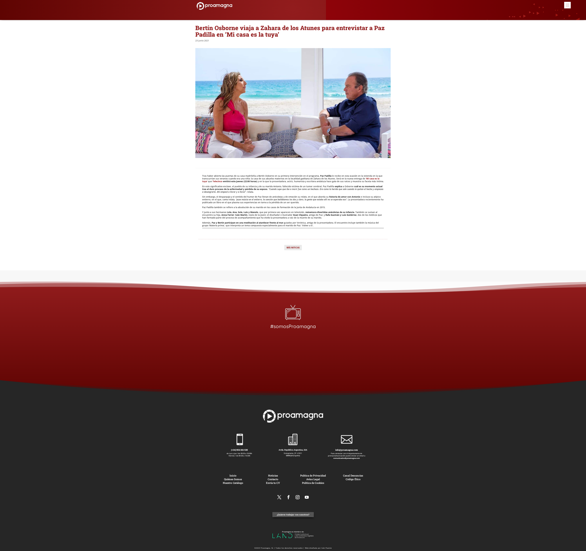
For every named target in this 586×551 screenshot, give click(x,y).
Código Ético (353, 479)
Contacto (273, 479)
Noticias (273, 475)
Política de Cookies (313, 482)
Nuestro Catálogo (233, 482)
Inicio (233, 475)
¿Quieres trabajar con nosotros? (293, 514)
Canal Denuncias (353, 475)
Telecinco (217, 181)
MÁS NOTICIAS (293, 247)
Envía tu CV (273, 482)
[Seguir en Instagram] (298, 497)
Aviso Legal (313, 479)
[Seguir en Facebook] (288, 497)
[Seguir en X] (279, 497)
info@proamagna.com (346, 449)
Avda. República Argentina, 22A (293, 450)
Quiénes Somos (233, 479)
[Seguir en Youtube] (307, 497)
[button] (567, 5)
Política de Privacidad (313, 475)
